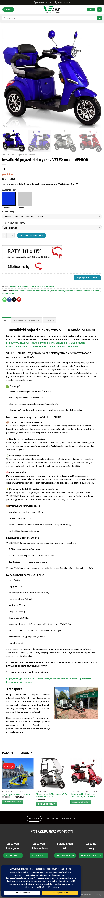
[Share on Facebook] (9, 299)
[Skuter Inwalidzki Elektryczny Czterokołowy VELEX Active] (86, 773)
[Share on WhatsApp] (4, 299)
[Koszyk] (99, 9)
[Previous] (7, 78)
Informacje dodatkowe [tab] (26, 320)
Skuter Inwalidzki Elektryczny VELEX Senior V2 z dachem (51, 795)
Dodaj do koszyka (31, 235)
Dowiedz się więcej (80, 802)
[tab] (34, 819)
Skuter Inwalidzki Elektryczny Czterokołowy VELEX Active (82, 795)
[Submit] (99, 18)
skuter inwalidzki (80, 291)
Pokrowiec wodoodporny (13, 223)
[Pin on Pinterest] (19, 299)
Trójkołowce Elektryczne (26, 155)
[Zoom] (5, 124)
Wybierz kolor (9, 190)
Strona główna (8, 155)
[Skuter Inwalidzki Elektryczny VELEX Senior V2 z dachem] (52, 773)
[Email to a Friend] (14, 299)
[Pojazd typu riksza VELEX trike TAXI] (18, 773)
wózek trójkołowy (9, 293)
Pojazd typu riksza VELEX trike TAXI (17, 794)
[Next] (96, 78)
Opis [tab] (6, 320)
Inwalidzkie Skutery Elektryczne (22, 286)
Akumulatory (8, 211)
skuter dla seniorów (42, 291)
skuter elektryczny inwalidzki (62, 291)
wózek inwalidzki (93, 291)
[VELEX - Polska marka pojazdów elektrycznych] (52, 9)
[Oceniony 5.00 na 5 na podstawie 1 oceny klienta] (52, 174)
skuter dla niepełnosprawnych (23, 291)
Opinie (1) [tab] (49, 320)
